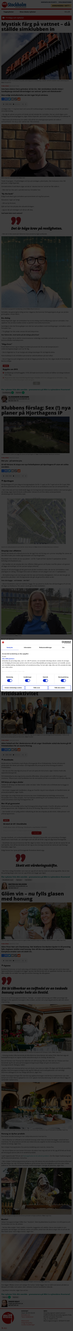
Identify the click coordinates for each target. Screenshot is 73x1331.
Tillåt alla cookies (59, 687)
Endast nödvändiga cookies (13, 687)
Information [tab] (27, 647)
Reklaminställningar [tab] (45, 647)
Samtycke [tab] (10, 647)
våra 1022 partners (8, 658)
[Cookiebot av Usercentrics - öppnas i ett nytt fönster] (63, 642)
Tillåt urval (36, 687)
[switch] (27, 680)
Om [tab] (63, 647)
